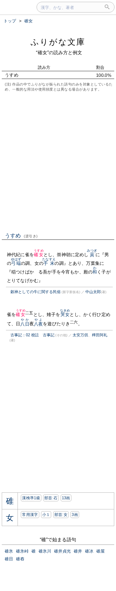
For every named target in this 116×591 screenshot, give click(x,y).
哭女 (65, 314)
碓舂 (20, 558)
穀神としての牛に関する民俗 (35, 292)
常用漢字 (30, 514)
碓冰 (89, 551)
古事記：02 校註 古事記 (32, 335)
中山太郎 (93, 292)
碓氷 (9, 551)
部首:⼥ (61, 514)
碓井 (78, 551)
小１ (46, 514)
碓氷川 (45, 551)
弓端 (16, 263)
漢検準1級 (31, 498)
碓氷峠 (22, 551)
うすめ (21, 236)
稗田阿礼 (99, 335)
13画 (66, 498)
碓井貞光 (62, 551)
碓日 (9, 558)
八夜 (38, 323)
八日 (24, 323)
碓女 (38, 254)
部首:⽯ (50, 498)
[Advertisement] (58, 161)
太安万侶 (80, 335)
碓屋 (100, 551)
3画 (75, 514)
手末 (49, 263)
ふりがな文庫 (58, 41)
